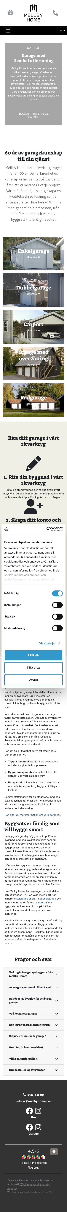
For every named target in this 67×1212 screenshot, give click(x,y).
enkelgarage (20, 898)
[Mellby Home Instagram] (38, 1113)
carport (40, 902)
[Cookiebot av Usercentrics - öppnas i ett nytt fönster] (47, 529)
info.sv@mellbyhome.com (33, 1101)
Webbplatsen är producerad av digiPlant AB (29, 1192)
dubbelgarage (48, 898)
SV (61, 30)
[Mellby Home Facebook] (30, 1113)
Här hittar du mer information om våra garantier (32, 814)
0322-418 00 (35, 1094)
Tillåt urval (33, 667)
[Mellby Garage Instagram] (38, 1129)
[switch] (57, 605)
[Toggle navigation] (8, 30)
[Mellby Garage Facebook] (30, 1129)
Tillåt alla (33, 655)
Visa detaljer (47, 643)
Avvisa (33, 679)
